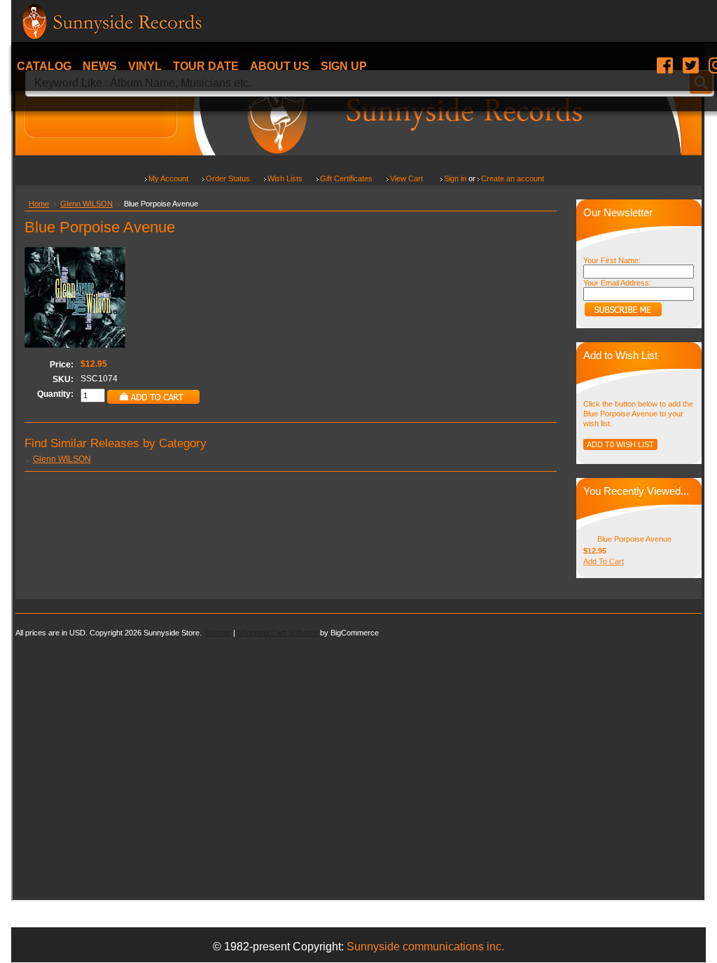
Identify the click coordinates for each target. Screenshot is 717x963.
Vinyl (145, 66)
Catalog (44, 66)
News (100, 66)
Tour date (206, 66)
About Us (279, 66)
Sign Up (344, 66)
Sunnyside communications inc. (425, 947)
